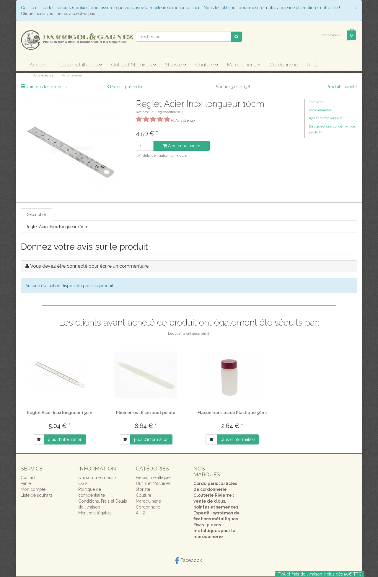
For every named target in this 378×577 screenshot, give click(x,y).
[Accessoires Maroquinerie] (77, 39)
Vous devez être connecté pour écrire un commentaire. (89, 266)
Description (36, 214)
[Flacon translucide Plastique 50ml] (232, 375)
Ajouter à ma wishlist (326, 118)
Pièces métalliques (77, 65)
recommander (320, 110)
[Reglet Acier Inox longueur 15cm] (59, 375)
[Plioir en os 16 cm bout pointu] (146, 375)
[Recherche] (236, 37)
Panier (26, 483)
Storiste (174, 65)
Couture (205, 65)
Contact (28, 477)
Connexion (330, 35)
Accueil (38, 65)
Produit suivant (340, 86)
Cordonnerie (284, 65)
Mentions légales (94, 513)
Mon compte (33, 489)
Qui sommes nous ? (97, 477)
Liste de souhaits (37, 495)
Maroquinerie (242, 65)
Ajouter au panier (183, 145)
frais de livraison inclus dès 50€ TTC (326, 574)
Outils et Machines (132, 65)
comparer (316, 102)
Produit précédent (127, 86)
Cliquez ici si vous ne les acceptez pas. (58, 13)
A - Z (312, 65)
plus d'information (65, 439)
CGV (82, 483)
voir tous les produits (46, 86)
